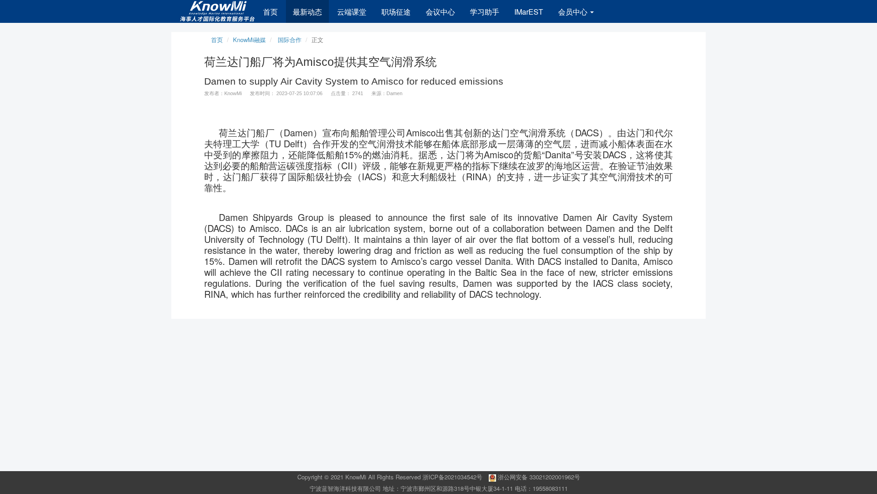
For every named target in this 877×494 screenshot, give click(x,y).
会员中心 (573, 11)
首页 (270, 11)
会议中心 (440, 11)
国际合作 (289, 39)
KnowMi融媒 (249, 39)
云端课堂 (351, 11)
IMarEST (528, 11)
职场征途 (396, 11)
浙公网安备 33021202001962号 (538, 477)
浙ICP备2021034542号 (452, 477)
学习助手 (484, 11)
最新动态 (307, 11)
